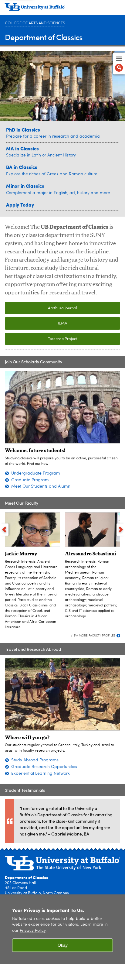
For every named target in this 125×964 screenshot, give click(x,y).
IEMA (62, 323)
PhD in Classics (23, 129)
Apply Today (20, 204)
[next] (121, 529)
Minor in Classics (25, 185)
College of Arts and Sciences (35, 23)
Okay (63, 945)
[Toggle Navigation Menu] (119, 63)
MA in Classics (22, 148)
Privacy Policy (33, 930)
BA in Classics (21, 166)
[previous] (4, 529)
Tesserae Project (62, 339)
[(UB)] (62, 9)
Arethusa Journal (62, 308)
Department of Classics (44, 37)
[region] (62, 929)
